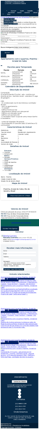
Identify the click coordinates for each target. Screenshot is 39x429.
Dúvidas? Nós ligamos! (10, 228)
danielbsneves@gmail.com (16, 387)
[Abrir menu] (0, 17)
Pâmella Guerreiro (10, 238)
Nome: (5, 251)
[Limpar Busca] (3, 56)
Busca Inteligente (7, 47)
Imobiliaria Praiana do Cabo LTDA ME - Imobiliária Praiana (15, 2)
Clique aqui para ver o (20, 195)
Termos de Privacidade (8, 31)
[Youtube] (19, 396)
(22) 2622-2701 (20, 406)
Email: (5, 253)
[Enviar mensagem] (10, 38)
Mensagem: (6, 261)
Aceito (19, 31)
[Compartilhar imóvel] (1, 65)
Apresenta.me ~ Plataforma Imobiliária (15, 425)
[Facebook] (19, 393)
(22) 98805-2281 (21, 403)
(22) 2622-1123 (20, 409)
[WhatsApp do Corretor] (9, 236)
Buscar (7, 52)
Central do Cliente (20, 381)
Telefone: (6, 256)
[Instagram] (19, 390)
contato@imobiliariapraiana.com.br (19, 385)
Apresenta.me (6, 424)
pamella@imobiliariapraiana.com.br (23, 239)
